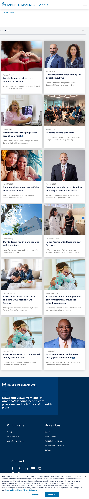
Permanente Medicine (54, 445)
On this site (15, 425)
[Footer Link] (19, 469)
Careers (47, 450)
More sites (52, 425)
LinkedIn (26, 468)
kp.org (47, 432)
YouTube (33, 468)
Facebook (12, 468)
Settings (35, 495)
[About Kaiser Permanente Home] (25, 6)
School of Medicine (53, 441)
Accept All (52, 495)
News (9, 432)
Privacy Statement (30, 490)
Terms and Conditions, (13, 490)
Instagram (39, 468)
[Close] (85, 476)
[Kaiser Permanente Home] (19, 386)
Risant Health (50, 436)
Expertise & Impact (15, 441)
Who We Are (13, 436)
